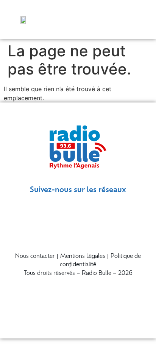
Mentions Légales (82, 256)
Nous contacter (35, 256)
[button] (141, 19)
